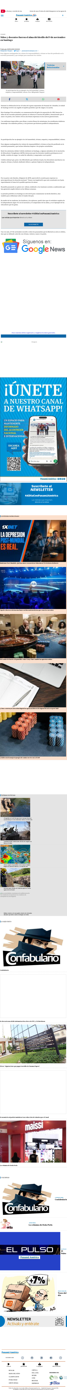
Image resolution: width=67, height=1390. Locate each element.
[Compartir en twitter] (27, 99)
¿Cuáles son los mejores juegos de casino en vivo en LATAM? (20, 758)
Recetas (35, 1381)
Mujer (34, 1375)
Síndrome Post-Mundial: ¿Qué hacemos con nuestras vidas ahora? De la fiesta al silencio (29, 563)
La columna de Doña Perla (8, 1165)
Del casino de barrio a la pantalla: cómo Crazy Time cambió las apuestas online (26, 659)
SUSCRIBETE (34, 224)
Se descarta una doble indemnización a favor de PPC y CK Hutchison (22, 1021)
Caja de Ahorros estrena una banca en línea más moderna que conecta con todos (27, 610)
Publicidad (13, 1380)
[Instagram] (60, 1358)
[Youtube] (51, 1358)
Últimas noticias (8, 795)
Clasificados (14, 1377)
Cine (33, 1378)
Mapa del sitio (14, 1373)
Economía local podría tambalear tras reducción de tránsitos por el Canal (24, 1117)
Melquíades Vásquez (6, 51)
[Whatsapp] (22, 1358)
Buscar (11, 1370)
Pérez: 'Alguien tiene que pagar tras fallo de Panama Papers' (20, 1066)
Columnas (5, 1177)
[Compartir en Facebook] (9, 99)
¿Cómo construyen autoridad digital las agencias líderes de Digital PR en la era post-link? (29, 708)
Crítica (34, 1370)
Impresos (35, 1383)
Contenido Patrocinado (10, 516)
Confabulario (4, 970)
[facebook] (32, 1358)
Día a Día (35, 1373)
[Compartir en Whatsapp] (43, 99)
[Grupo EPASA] (54, 1383)
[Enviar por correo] (58, 99)
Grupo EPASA (13, 1383)
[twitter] (41, 1358)
